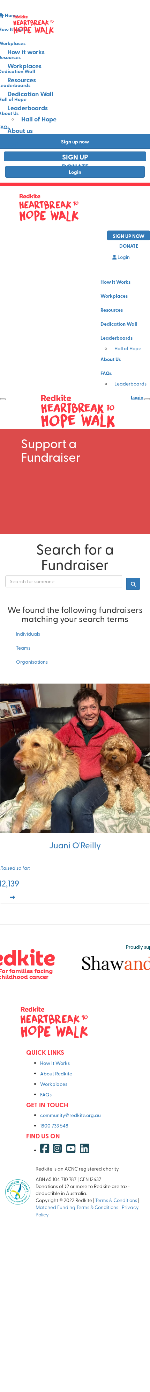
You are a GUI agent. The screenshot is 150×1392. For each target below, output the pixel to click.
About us (20, 130)
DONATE (75, 166)
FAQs (14, 144)
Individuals (28, 633)
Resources (21, 79)
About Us (110, 358)
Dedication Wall (30, 93)
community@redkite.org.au (70, 1115)
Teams (23, 647)
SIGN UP (75, 156)
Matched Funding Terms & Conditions (78, 1207)
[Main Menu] (3, 399)
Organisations (32, 661)
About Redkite (56, 1073)
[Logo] (75, 24)
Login (123, 257)
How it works (26, 51)
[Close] (147, 399)
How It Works (115, 281)
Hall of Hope (39, 118)
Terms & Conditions (116, 1200)
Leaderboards (27, 107)
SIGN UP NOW (128, 235)
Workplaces (24, 65)
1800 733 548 (54, 1125)
